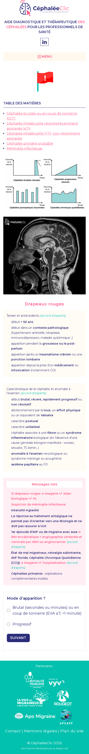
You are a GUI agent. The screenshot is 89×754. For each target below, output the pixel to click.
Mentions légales (41, 731)
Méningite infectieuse (24, 148)
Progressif (22, 624)
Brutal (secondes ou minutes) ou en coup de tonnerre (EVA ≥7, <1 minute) (47, 610)
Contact (13, 731)
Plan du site (72, 731)
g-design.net (60, 748)
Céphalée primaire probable (30, 143)
